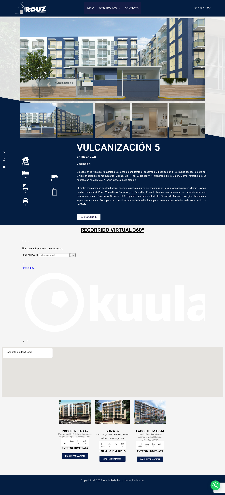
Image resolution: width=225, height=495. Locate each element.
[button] (118, 8)
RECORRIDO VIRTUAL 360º (112, 230)
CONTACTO (132, 8)
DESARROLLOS (108, 8)
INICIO (90, 8)
